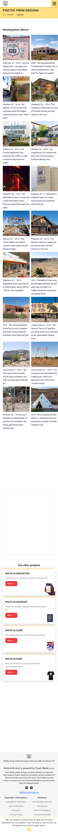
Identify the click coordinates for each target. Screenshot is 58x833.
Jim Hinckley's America (42, 802)
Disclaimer (15, 810)
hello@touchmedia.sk (29, 792)
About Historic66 (16, 806)
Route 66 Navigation (42, 810)
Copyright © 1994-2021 (16, 802)
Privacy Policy (16, 814)
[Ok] (54, 825)
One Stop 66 (42, 806)
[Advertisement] (29, 462)
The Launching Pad (42, 814)
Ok (29, 829)
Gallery (10, 15)
